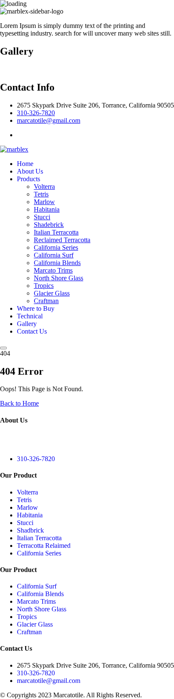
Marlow (44, 201)
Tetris (41, 194)
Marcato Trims (53, 270)
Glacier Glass (52, 293)
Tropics (44, 285)
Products (28, 178)
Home (25, 163)
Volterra (44, 186)
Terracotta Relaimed (44, 545)
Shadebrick (49, 224)
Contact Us (32, 331)
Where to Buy (35, 308)
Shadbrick (30, 530)
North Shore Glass (58, 278)
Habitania (47, 209)
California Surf (53, 255)
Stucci (42, 217)
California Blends (57, 262)
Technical (30, 316)
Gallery (27, 323)
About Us (30, 171)
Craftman (46, 300)
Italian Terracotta (56, 232)
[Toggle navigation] (3, 348)
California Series (56, 247)
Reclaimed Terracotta (62, 239)
